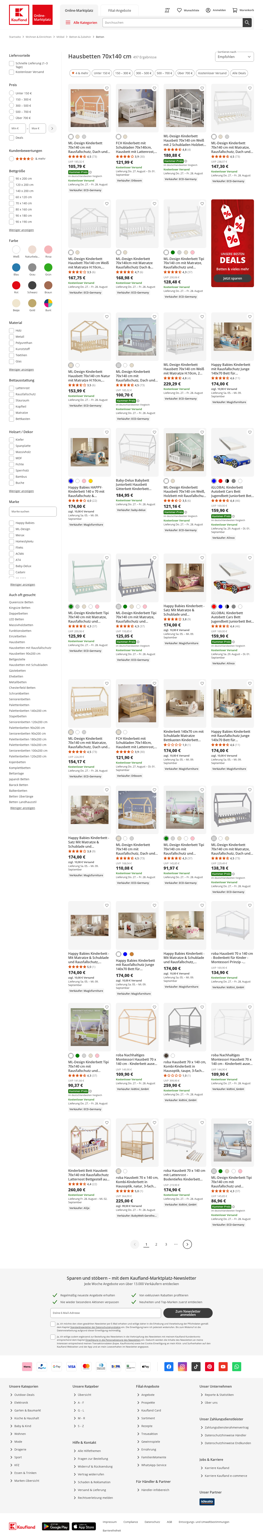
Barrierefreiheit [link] (112, 1530)
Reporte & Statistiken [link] (219, 1395)
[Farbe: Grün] (172, 252)
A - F (81, 1402)
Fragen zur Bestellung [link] (93, 1459)
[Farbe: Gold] (90, 481)
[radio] (31, 93)
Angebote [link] (148, 1395)
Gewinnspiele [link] (150, 1442)
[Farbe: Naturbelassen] (77, 136)
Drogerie (20, 1449)
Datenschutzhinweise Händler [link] (225, 1435)
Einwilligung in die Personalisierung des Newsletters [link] (113, 1339)
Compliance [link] (130, 1522)
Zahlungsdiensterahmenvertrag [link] (227, 1427)
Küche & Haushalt (26, 1418)
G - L (81, 1410)
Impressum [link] (110, 1522)
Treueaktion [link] (149, 1434)
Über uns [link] (211, 1402)
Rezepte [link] (146, 1426)
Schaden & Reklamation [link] (94, 1482)
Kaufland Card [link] (151, 1410)
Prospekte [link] (148, 1402)
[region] (35, 319)
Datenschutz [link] (152, 1522)
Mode (18, 1442)
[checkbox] (31, 65)
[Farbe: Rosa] (192, 252)
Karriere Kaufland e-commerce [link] (226, 1476)
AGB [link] (169, 1522)
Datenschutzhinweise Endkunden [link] (228, 1443)
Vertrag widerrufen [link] (91, 1474)
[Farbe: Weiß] (71, 136)
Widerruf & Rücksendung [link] (95, 1466)
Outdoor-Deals (24, 1395)
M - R (81, 1418)
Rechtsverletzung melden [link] (95, 1498)
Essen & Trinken (25, 1473)
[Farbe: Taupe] (166, 1055)
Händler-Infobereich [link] (155, 1490)
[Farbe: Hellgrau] (84, 136)
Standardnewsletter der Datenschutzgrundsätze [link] (95, 1327)
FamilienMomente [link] (153, 1457)
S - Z (81, 1426)
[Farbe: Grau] (233, 481)
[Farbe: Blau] (71, 481)
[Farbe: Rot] (220, 481)
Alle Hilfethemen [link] (89, 1451)
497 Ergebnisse (145, 57)
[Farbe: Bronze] (131, 954)
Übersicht (84, 1395)
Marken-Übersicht (26, 1481)
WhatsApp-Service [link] (153, 1465)
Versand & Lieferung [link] (92, 1490)
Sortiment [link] (148, 1418)
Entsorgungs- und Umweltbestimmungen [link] (204, 1522)
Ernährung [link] (148, 1449)
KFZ (16, 1465)
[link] (119, 10)
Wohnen (20, 1434)
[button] (80, 73)
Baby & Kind (22, 1426)
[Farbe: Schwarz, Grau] (227, 481)
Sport (18, 1457)
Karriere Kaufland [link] (217, 1468)
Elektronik (21, 1402)
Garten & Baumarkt (27, 1410)
